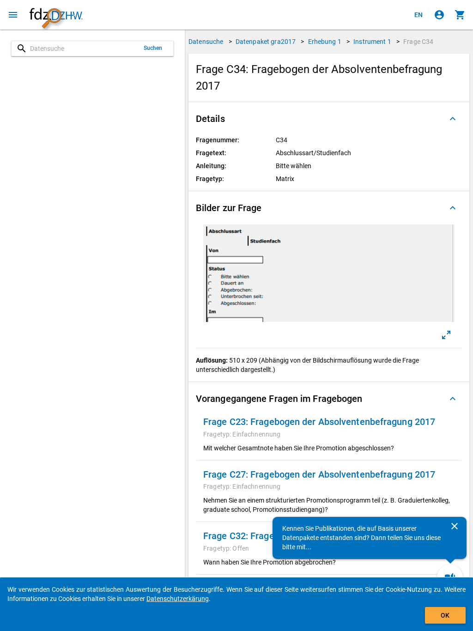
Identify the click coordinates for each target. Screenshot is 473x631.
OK (445, 615)
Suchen (153, 48)
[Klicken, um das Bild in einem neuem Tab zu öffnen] (446, 335)
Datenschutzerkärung (177, 598)
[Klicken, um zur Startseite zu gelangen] (55, 15)
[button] (329, 118)
